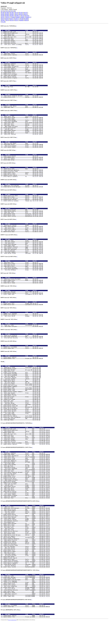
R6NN (26, 20)
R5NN (12, 20)
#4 (9, 11)
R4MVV (28, 17)
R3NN (27, 15)
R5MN (26, 18)
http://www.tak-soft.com (12, 619)
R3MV (12, 15)
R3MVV (17, 15)
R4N (2, 18)
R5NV (16, 20)
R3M (2, 15)
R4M (13, 17)
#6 (14, 11)
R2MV (12, 14)
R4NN (7, 18)
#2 (4, 11)
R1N (16, 12)
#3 (7, 11)
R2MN (7, 14)
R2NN (21, 14)
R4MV (23, 17)
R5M (22, 18)
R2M (2, 14)
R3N (22, 15)
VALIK (3, 22)
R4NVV (17, 18)
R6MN (22, 20)
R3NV (3, 17)
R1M (2, 12)
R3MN (7, 15)
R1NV (26, 12)
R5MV (3, 20)
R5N (7, 20)
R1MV (12, 12)
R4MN (18, 17)
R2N (16, 14)
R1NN (21, 12)
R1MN (7, 12)
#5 (12, 11)
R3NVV (8, 17)
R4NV (11, 18)
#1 (1, 11)
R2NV (26, 14)
